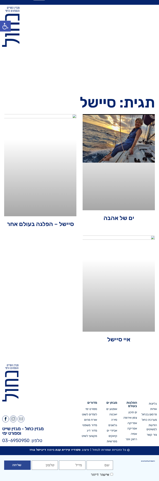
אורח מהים (90, 420)
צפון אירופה (130, 417)
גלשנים (112, 425)
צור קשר (152, 434)
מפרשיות (112, 441)
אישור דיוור (100, 474)
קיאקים (113, 436)
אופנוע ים (111, 409)
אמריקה (132, 428)
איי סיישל (118, 339)
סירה (114, 420)
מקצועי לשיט (89, 436)
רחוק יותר (131, 439)
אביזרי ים (112, 430)
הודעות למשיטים (152, 427)
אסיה (134, 434)
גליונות (153, 403)
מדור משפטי (89, 425)
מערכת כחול (149, 420)
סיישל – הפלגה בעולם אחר (40, 223)
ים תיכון (133, 412)
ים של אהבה (119, 217)
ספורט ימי (91, 409)
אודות (153, 409)
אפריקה (132, 423)
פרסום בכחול (149, 414)
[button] (5, 26)
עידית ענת (62, 449)
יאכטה (113, 414)
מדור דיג (92, 430)
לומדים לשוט (89, 414)
